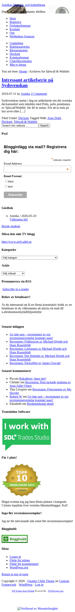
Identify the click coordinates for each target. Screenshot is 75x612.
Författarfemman (20, 25)
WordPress (25, 584)
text (10, 186)
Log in (39, 584)
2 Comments (39, 93)
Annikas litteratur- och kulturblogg (23, 5)
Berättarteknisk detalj (40, 403)
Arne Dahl (54, 118)
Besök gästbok (11, 226)
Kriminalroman (19, 57)
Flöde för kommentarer (24, 564)
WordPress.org (19, 567)
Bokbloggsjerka (20, 46)
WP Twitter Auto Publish (23, 591)
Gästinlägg (16, 43)
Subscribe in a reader (15, 289)
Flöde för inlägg (20, 560)
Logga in (15, 556)
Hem (13, 18)
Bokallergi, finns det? (32, 378)
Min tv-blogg (18, 64)
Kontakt (15, 29)
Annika (25, 93)
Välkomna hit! (19, 219)
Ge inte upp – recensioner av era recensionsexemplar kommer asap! (31, 336)
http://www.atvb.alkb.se (17, 241)
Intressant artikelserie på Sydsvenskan (27, 82)
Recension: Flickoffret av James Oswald (35, 363)
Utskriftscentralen (21, 61)
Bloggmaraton (19, 50)
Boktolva (15, 22)
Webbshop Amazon (22, 36)
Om (12, 32)
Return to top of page (15, 574)
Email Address (36, 163)
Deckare (15, 54)
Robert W (16, 396)
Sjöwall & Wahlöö (25, 121)
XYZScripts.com (55, 591)
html (10, 181)
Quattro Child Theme (40, 581)
